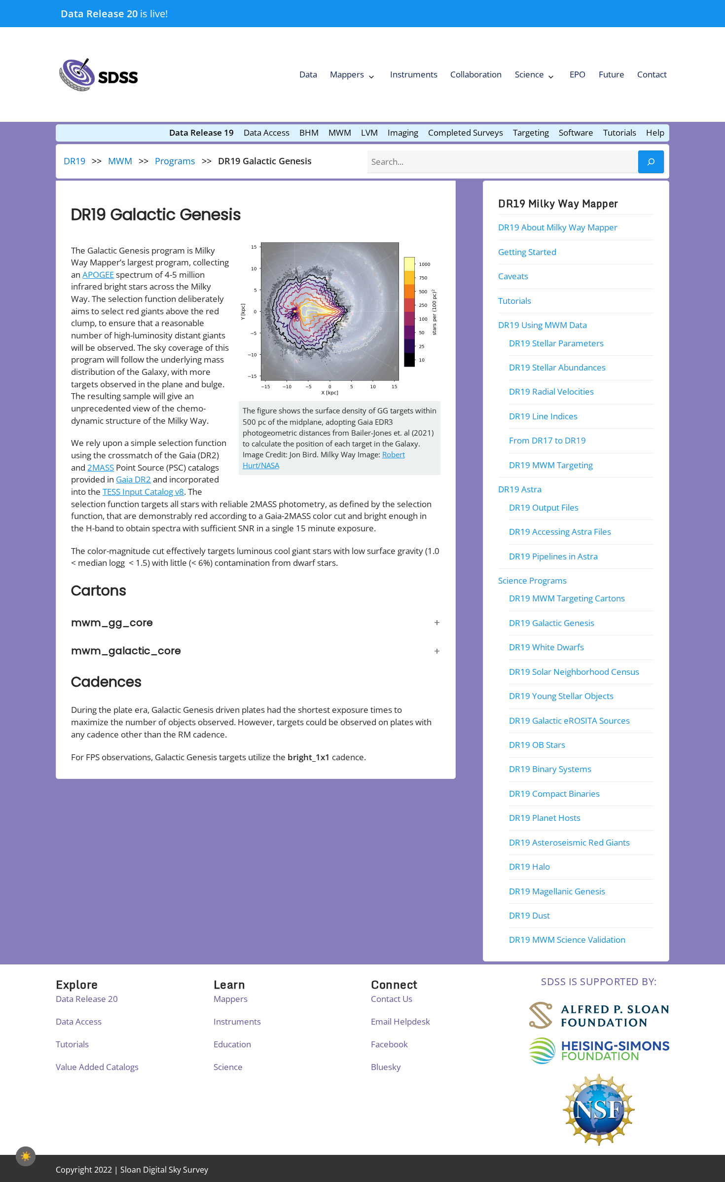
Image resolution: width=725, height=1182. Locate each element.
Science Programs (532, 580)
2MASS (100, 467)
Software (576, 132)
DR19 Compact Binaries (554, 793)
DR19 (74, 161)
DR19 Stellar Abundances (557, 367)
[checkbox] (26, 1156)
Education (232, 1044)
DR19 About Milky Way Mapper (557, 227)
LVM (369, 132)
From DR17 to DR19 (547, 440)
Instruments (413, 74)
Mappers (347, 74)
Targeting (531, 132)
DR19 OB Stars (537, 744)
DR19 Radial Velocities (551, 392)
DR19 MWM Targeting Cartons (567, 598)
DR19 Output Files (544, 507)
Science (529, 74)
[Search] (651, 162)
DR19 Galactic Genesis (551, 622)
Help (655, 132)
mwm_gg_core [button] (112, 622)
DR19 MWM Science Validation (567, 940)
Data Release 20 (99, 13)
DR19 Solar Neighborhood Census (574, 671)
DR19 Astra (520, 489)
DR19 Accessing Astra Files (560, 532)
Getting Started (527, 252)
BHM (309, 132)
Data (308, 74)
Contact (652, 74)
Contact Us (391, 998)
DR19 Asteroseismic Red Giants (569, 842)
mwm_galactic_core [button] (126, 651)
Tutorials (619, 132)
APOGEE (98, 274)
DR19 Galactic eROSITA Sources (569, 720)
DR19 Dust (529, 915)
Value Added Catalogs (97, 1066)
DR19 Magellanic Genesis (557, 891)
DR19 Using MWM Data (542, 325)
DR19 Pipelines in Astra (553, 556)
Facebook (389, 1044)
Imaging (403, 132)
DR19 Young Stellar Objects (561, 696)
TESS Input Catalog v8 (143, 491)
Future (611, 74)
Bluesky (386, 1066)
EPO (577, 74)
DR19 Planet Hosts (544, 818)
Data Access (267, 132)
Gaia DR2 (133, 479)
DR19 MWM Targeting (551, 465)
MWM (339, 132)
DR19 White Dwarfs (546, 647)
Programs (175, 161)
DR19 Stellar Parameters (556, 343)
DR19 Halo (529, 867)
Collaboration (476, 74)
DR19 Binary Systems (550, 769)
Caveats (513, 276)
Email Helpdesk (400, 1021)
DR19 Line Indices (543, 416)
